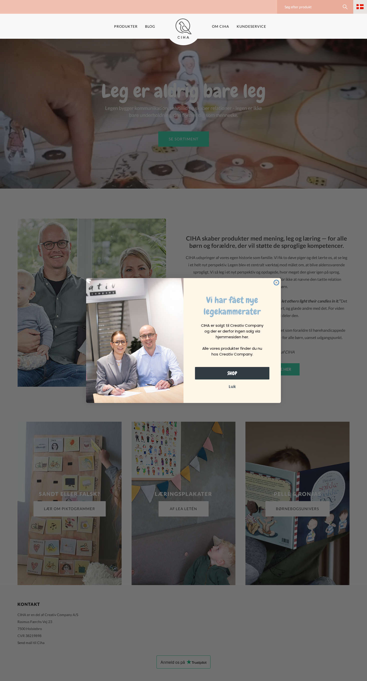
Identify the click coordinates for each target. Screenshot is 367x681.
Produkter (126, 26)
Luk (232, 386)
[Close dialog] (276, 282)
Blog (150, 26)
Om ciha (220, 26)
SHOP (232, 373)
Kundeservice (251, 26)
